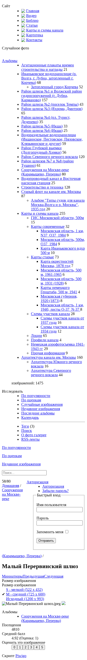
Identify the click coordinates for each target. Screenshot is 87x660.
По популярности (35, 396)
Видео (31, 16)
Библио (32, 20)
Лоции (36, 336)
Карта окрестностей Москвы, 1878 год (57, 263)
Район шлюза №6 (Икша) (42, 130)
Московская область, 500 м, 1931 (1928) (61, 281)
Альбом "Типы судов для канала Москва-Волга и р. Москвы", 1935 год (58, 204)
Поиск (26, 431)
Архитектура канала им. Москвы (48, 357)
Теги (25, 426)
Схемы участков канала (50, 314)
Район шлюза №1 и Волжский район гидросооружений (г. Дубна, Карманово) (51, 95)
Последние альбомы (38, 413)
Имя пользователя (51, 505)
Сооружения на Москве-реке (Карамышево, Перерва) (45, 172)
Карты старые (42, 257)
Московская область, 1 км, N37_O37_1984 (62, 233)
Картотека (34, 35)
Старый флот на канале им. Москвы (51, 192)
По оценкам (31, 400)
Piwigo (20, 656)
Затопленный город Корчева (54, 87)
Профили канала (44, 340)
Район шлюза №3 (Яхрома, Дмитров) (51, 109)
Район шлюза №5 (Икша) (42, 126)
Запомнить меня (50, 532)
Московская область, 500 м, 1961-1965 (61, 272)
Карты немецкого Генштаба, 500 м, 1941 (59, 290)
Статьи (32, 25)
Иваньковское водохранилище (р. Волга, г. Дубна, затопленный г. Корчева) (49, 78)
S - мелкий (24, 590)
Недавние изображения (40, 409)
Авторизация (37, 482)
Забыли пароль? (55, 491)
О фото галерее (33, 435)
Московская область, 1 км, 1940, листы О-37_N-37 (62, 307)
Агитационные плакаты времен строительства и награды (47, 67)
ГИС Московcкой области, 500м (57, 218)
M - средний (25, 594)
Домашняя (10, 486)
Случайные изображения (42, 404)
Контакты (34, 40)
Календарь (30, 417)
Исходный (25, 599)
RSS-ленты (30, 439)
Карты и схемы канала (44, 30)
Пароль (42, 518)
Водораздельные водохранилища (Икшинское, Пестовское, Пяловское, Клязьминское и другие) (52, 139)
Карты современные (48, 226)
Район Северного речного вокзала (49, 157)
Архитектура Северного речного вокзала (51, 372)
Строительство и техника (42, 187)
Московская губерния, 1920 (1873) (59, 298)
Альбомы (9, 61)
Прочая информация (48, 353)
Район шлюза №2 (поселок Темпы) (50, 104)
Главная (32, 11)
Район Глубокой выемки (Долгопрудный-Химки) (41, 150)
